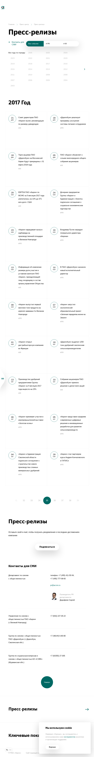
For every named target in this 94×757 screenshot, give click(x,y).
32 (24, 500)
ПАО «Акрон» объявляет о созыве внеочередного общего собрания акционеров (68, 167)
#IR (19, 128)
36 (55, 500)
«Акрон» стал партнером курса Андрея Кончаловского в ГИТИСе (68, 467)
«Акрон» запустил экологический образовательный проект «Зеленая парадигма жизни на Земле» (68, 317)
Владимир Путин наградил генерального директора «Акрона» (68, 242)
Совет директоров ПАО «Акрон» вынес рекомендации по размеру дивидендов (26, 130)
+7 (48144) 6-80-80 (58, 636)
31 (16, 500)
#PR (62, 128)
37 (62, 500)
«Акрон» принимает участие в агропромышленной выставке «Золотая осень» (26, 429)
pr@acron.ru (55, 585)
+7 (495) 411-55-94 (66, 575)
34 (39, 500)
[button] (83, 69)
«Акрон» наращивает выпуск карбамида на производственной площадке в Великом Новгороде (26, 242)
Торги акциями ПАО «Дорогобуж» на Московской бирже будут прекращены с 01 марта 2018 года (26, 167)
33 (31, 500)
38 (70, 500)
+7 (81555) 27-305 (57, 656)
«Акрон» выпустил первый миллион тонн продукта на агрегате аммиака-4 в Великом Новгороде (26, 317)
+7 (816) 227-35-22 (58, 616)
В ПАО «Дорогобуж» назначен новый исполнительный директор (68, 280)
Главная (11, 24)
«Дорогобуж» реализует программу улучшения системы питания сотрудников (68, 130)
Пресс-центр (24, 24)
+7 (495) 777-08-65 (58, 579)
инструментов (69, 737)
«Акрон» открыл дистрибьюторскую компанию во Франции (26, 354)
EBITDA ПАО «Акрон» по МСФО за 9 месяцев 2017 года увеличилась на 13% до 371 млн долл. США (26, 205)
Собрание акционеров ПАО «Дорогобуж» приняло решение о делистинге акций (68, 392)
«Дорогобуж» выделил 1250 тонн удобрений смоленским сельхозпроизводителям (68, 354)
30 (8, 500)
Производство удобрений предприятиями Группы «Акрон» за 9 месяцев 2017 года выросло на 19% (26, 392)
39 (78, 500)
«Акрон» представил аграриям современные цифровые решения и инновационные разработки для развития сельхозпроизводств (68, 429)
